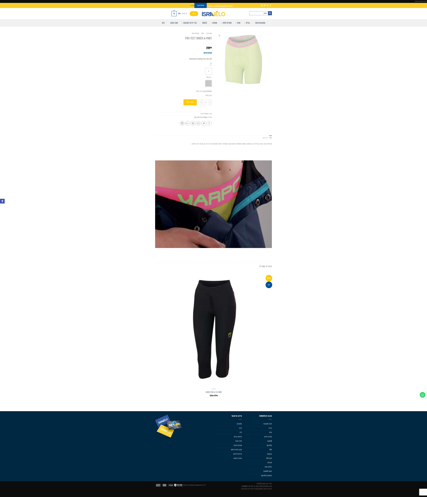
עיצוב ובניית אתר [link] (267, 489)
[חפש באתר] (270, 13)
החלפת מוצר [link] (268, 466)
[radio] (208, 71)
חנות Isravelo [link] (268, 423)
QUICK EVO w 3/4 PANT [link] (214, 392)
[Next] (262, 254)
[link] (2, 201)
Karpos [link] (205, 117)
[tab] (270, 138)
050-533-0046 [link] (264, 486)
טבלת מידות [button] (208, 52)
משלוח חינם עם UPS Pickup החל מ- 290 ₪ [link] (220, 6)
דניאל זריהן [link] (250, 489)
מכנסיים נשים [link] (195, 33)
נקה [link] (211, 63)
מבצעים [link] (269, 462)
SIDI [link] (270, 449)
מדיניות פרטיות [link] (237, 453)
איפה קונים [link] (238, 441)
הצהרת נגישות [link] (238, 458)
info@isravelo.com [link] (262, 483)
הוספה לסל (190, 102)
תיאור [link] (270, 138)
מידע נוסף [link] (265, 138)
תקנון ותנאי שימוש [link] (236, 449)
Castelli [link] (269, 441)
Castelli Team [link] (267, 471)
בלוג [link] (241, 432)
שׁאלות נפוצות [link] (238, 445)
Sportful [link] (269, 445)
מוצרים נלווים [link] (268, 436)
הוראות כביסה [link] (238, 436)
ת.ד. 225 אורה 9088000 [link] (248, 486)
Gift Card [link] (269, 458)
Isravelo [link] (239, 423)
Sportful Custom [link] (266, 475)
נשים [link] (202, 33)
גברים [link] (270, 428)
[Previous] (271, 254)
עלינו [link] (240, 428)
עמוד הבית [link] (209, 33)
